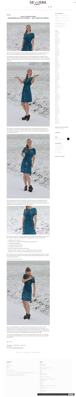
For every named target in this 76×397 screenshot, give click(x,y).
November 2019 (57, 52)
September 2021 (57, 32)
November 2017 (57, 76)
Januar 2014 (57, 120)
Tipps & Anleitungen (43, 390)
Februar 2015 (57, 106)
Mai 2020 (56, 45)
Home (41, 392)
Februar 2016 (57, 93)
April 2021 (56, 34)
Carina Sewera (37, 352)
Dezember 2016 (57, 86)
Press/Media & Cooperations (44, 387)
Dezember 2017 (57, 75)
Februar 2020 (57, 49)
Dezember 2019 (57, 51)
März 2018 (56, 72)
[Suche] (52, 7)
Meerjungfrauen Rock (43, 380)
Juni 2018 (56, 68)
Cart (40, 370)
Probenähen (28, 16)
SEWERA (34, 16)
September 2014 (57, 112)
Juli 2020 (56, 44)
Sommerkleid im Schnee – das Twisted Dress (28, 18)
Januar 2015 (57, 107)
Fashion (23, 16)
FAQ (40, 375)
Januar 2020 (57, 50)
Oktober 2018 (57, 66)
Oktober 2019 (57, 53)
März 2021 (56, 35)
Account (41, 363)
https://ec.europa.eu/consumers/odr (29, 372)
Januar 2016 (57, 94)
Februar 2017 (57, 84)
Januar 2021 (57, 37)
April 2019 (56, 60)
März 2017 (56, 83)
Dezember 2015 (57, 95)
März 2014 (56, 118)
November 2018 (57, 65)
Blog (40, 393)
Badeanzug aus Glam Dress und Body (45, 367)
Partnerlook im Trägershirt (58, 148)
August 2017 (57, 80)
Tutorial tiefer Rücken (43, 391)
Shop (40, 388)
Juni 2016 (56, 88)
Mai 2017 (56, 81)
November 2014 (57, 109)
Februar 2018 (57, 73)
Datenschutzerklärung (43, 374)
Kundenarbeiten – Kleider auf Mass (45, 376)
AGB (40, 366)
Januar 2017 (57, 85)
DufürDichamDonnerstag (18, 347)
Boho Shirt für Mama (57, 150)
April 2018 (56, 71)
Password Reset (42, 386)
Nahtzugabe (41, 383)
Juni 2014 (56, 115)
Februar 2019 (57, 62)
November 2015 (57, 96)
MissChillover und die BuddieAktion (59, 145)
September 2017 (57, 78)
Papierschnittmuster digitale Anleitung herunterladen (47, 385)
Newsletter (41, 384)
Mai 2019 (56, 58)
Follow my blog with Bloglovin (59, 128)
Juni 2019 (56, 57)
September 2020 (57, 42)
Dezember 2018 (57, 64)
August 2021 (57, 33)
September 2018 (57, 67)
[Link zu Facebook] (68, 3)
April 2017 (56, 82)
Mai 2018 (56, 70)
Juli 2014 (56, 114)
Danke (41, 372)
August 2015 (57, 99)
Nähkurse (41, 382)
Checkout (41, 371)
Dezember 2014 (57, 108)
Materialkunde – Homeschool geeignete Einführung (47, 378)
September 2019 (57, 54)
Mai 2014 (56, 116)
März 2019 (56, 61)
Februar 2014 (57, 119)
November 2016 (57, 87)
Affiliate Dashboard (42, 364)
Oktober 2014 (57, 110)
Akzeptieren (71, 394)
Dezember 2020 (57, 39)
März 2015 (56, 105)
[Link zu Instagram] (70, 3)
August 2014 (57, 113)
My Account (41, 381)
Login (40, 377)
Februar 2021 (57, 36)
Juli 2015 (56, 101)
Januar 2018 (57, 74)
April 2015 (56, 104)
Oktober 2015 (57, 97)
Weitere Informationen (64, 394)
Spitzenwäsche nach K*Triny (58, 152)
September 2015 (57, 98)
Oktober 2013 (57, 122)
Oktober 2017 (57, 77)
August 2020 (57, 43)
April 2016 (56, 91)
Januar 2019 (57, 63)
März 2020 (56, 47)
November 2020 (57, 40)
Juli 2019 (56, 56)
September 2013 (57, 123)
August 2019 (57, 55)
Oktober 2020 (57, 41)
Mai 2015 (56, 103)
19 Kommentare (27, 352)
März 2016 (56, 92)
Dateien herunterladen (43, 373)
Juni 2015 (56, 102)
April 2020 (56, 46)
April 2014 (56, 117)
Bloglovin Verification (43, 368)
